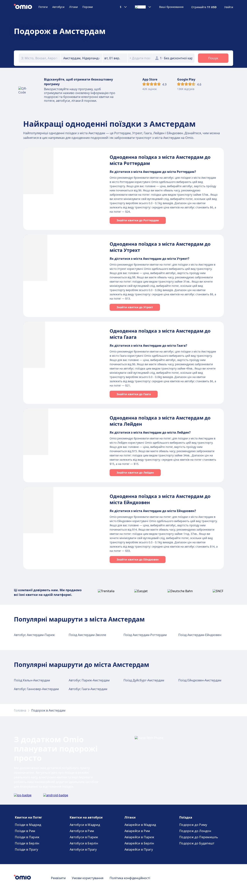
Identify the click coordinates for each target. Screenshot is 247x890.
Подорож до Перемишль (198, 837)
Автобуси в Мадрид (85, 825)
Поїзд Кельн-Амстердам (32, 680)
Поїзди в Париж (27, 837)
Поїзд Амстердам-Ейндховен (199, 635)
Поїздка (185, 817)
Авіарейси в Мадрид (140, 825)
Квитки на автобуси (86, 817)
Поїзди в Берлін (27, 843)
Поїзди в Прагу (26, 849)
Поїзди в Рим (25, 831)
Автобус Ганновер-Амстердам (36, 689)
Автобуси (58, 7)
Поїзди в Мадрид (28, 825)
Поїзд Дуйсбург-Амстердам (144, 680)
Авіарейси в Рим (137, 831)
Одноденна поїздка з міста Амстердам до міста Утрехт (160, 247)
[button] (115, 58)
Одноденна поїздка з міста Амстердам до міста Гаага (160, 334)
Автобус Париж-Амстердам (89, 680)
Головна (20, 710)
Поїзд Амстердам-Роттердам (145, 635)
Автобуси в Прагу (83, 849)
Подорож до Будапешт (197, 843)
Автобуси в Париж (84, 837)
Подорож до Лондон (195, 831)
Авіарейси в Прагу (138, 849)
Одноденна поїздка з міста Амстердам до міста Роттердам (160, 160)
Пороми (87, 7)
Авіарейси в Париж (139, 837)
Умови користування (87, 878)
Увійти (228, 7)
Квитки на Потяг (28, 817)
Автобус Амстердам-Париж (34, 635)
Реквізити (58, 878)
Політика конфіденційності (130, 878)
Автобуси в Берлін (84, 843)
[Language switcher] (143, 7)
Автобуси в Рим (82, 831)
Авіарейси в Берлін (139, 843)
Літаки (73, 7)
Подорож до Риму (193, 825)
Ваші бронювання (171, 6)
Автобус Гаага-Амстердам (88, 689)
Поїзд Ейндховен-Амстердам (199, 680)
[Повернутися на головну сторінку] (26, 7)
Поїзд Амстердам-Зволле (87, 635)
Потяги (43, 7)
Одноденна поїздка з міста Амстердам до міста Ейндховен (160, 499)
